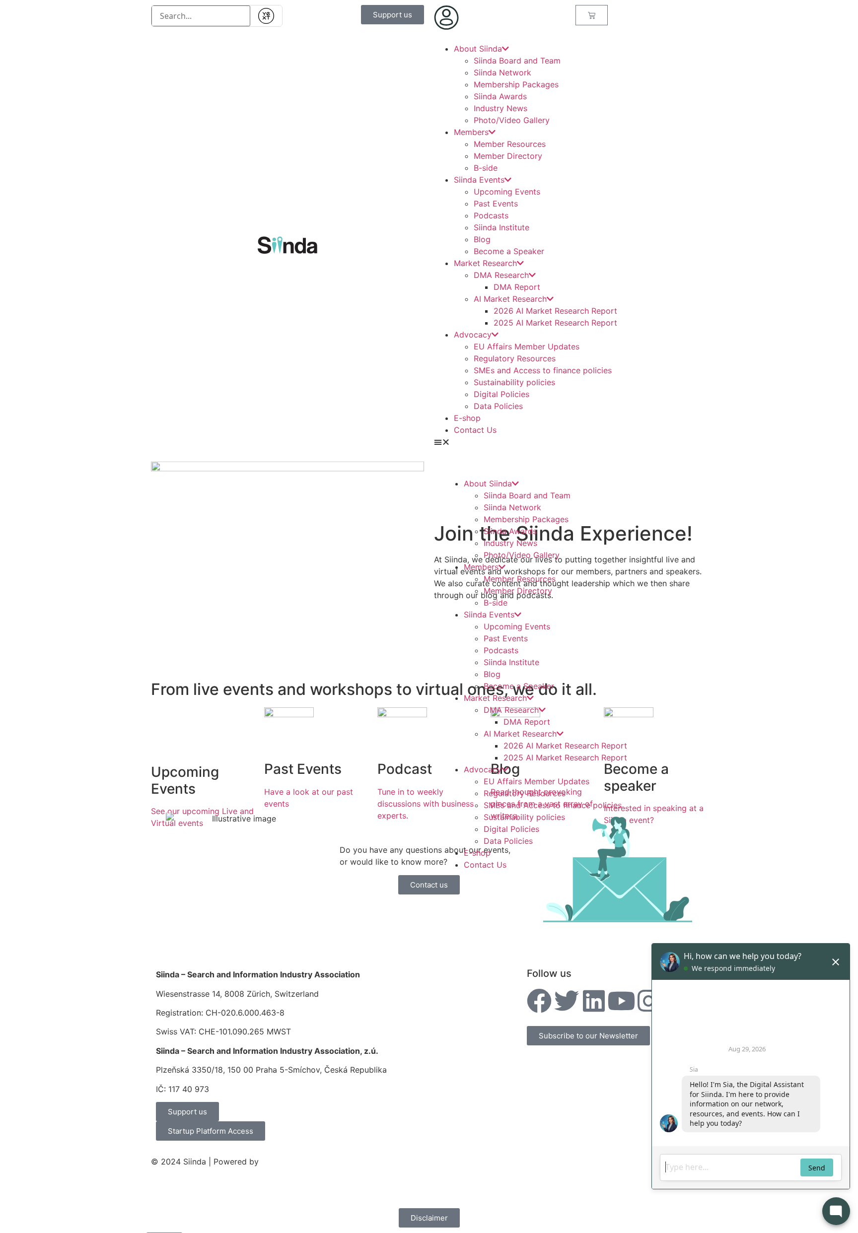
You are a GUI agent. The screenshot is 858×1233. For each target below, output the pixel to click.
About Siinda (478, 49)
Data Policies (498, 406)
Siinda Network (502, 72)
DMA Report (517, 287)
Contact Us (475, 430)
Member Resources (510, 144)
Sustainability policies (514, 382)
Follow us (549, 973)
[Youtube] (621, 1000)
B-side (486, 168)
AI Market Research (510, 299)
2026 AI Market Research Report (555, 311)
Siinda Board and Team (517, 61)
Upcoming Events (507, 192)
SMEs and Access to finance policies (543, 370)
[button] (570, 442)
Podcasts (491, 215)
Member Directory (508, 156)
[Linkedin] (593, 1000)
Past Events (496, 203)
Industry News (500, 108)
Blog (482, 239)
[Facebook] (539, 1000)
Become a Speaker (509, 251)
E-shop (467, 418)
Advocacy (473, 335)
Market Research (485, 263)
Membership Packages (516, 84)
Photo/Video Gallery (512, 120)
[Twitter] (566, 1000)
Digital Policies (501, 394)
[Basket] (591, 15)
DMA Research (501, 275)
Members (471, 132)
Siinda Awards (500, 96)
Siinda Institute (501, 227)
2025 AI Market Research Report (555, 323)
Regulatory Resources (515, 358)
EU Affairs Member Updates (526, 346)
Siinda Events (479, 180)
